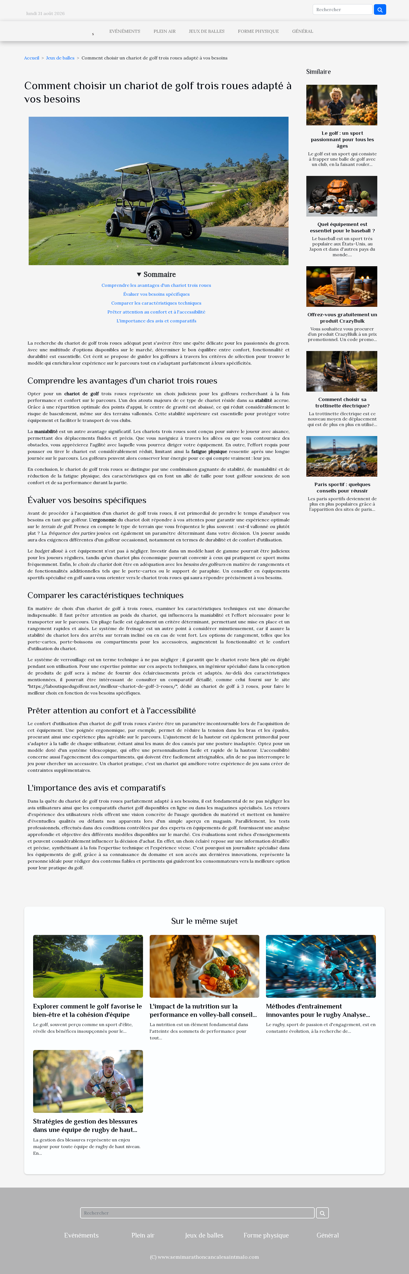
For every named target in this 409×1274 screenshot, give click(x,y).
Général (302, 31)
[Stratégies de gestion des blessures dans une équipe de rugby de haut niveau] (88, 1081)
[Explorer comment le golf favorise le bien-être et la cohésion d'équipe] (88, 966)
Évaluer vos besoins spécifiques (156, 294)
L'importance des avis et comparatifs (156, 321)
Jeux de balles (207, 31)
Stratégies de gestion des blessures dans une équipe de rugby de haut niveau (85, 1130)
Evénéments (124, 31)
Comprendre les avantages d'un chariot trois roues (156, 285)
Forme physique (258, 31)
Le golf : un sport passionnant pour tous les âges (342, 139)
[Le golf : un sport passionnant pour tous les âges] (341, 105)
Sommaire (160, 274)
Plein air (165, 31)
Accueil (31, 58)
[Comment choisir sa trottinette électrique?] (341, 371)
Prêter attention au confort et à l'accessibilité (156, 312)
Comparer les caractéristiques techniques (156, 303)
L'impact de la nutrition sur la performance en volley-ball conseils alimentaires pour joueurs (203, 1014)
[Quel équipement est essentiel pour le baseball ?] (341, 196)
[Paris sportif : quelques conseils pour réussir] (341, 456)
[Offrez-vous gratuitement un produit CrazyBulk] (341, 286)
